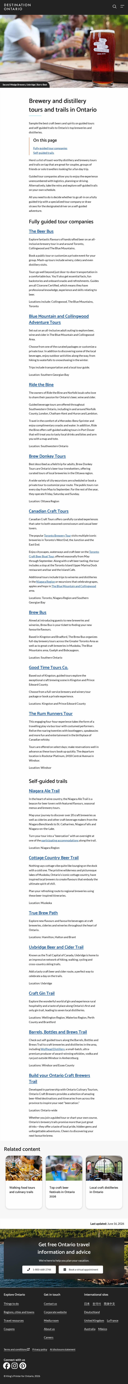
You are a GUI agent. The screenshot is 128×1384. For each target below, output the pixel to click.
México (102, 1329)
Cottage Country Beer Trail (54, 857)
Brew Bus (37, 612)
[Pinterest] (22, 1367)
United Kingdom (94, 1320)
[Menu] (122, 7)
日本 (87, 1303)
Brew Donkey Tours (47, 456)
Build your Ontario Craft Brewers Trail (59, 1078)
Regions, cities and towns (19, 1312)
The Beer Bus (41, 231)
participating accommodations (60, 840)
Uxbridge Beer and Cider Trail (56, 947)
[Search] (114, 7)
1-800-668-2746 (42, 1269)
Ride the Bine (41, 384)
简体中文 (109, 1303)
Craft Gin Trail (42, 993)
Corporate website (55, 1312)
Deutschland (92, 1312)
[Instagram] (14, 1367)
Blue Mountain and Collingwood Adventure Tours (59, 319)
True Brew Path (43, 913)
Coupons (9, 1329)
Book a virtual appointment (83, 1269)
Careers (48, 1337)
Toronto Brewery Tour (57, 535)
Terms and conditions (15, 1349)
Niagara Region (45, 581)
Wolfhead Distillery (52, 1049)
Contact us (50, 1303)
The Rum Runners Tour (51, 713)
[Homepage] (17, 7)
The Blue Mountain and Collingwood (74, 586)
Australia (89, 1329)
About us (49, 1329)
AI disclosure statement (62, 1349)
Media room (51, 1320)
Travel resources (14, 1320)
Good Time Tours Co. (48, 667)
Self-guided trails (43, 152)
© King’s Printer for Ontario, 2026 (22, 1375)
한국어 (97, 1303)
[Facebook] (6, 1367)
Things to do (11, 1303)
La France (112, 1320)
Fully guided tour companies (50, 148)
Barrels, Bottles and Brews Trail (58, 1032)
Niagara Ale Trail (44, 791)
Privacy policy (39, 1349)
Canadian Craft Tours (49, 511)
